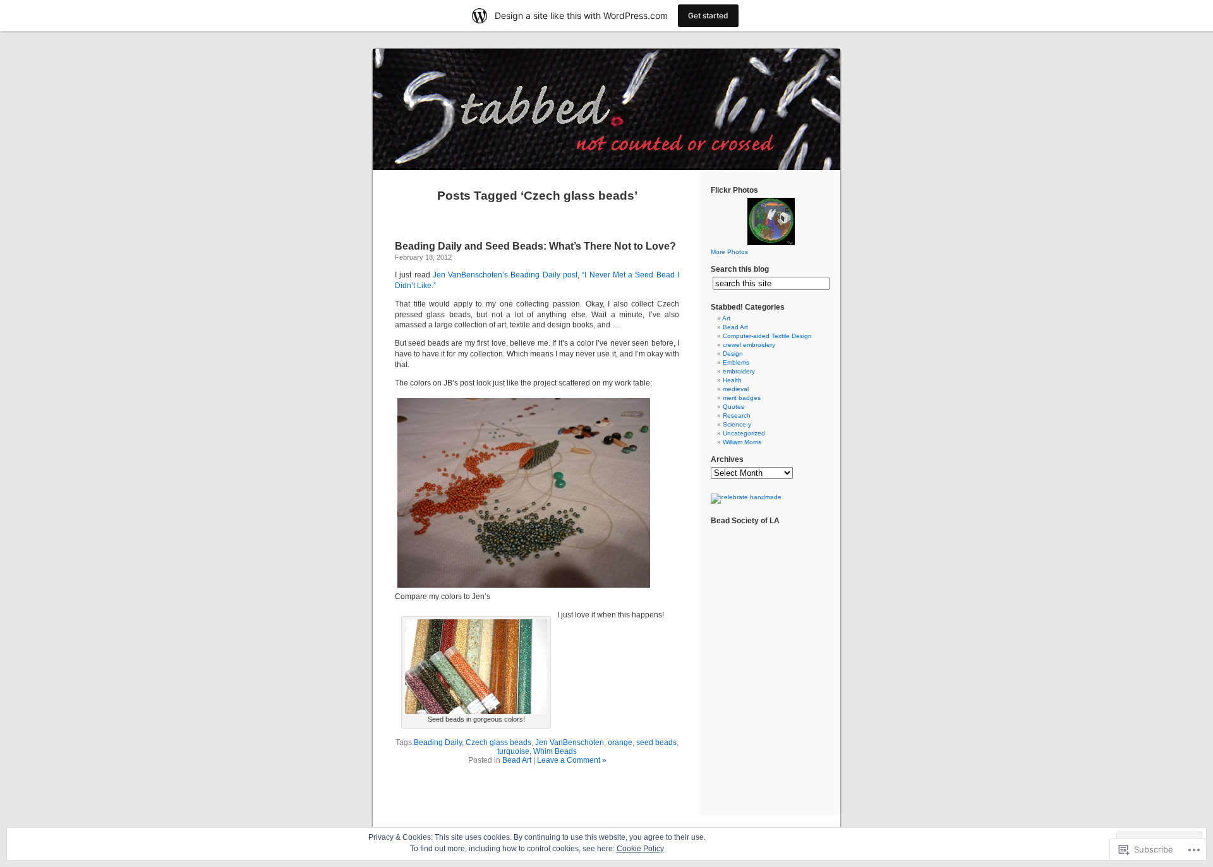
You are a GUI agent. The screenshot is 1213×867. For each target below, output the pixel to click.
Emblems (736, 362)
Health (732, 380)
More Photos (729, 251)
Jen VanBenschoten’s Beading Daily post (505, 274)
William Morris (742, 442)
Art (726, 318)
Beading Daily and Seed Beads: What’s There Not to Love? (535, 246)
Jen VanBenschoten (569, 742)
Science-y (737, 424)
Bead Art (516, 760)
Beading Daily (438, 742)
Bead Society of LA (745, 520)
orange (620, 742)
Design (733, 353)
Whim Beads (555, 751)
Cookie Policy (640, 848)
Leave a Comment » (571, 760)
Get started (708, 15)
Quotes (733, 406)
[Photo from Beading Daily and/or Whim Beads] (476, 711)
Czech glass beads (498, 742)
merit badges (742, 397)
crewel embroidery (749, 344)
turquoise (513, 751)
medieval (736, 388)
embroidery (739, 371)
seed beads (656, 742)
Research (737, 415)
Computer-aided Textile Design (767, 335)
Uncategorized (744, 433)
